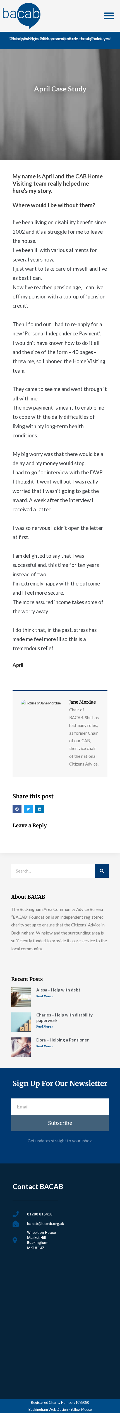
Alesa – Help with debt (58, 989)
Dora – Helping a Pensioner (62, 1039)
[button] (109, 16)
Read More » (44, 996)
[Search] (102, 871)
